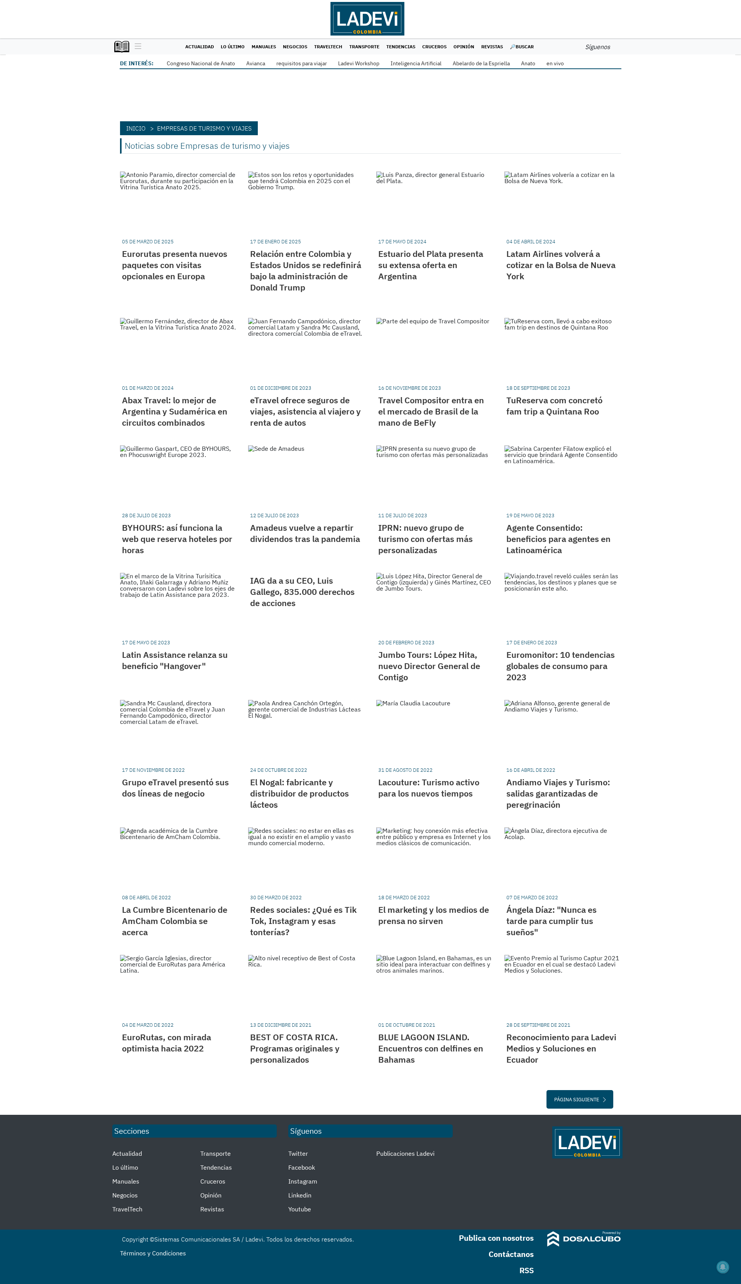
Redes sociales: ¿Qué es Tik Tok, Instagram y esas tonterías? (303, 921)
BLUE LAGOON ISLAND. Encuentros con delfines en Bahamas (430, 1048)
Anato (528, 63)
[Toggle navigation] (136, 46)
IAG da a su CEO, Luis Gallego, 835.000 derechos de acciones (302, 591)
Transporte (364, 46)
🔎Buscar (522, 46)
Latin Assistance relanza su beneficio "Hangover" (175, 660)
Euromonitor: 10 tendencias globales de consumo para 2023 (560, 666)
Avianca (255, 63)
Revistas (492, 46)
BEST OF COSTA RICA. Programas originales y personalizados (295, 1048)
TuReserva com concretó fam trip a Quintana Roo (554, 405)
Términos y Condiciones (153, 1253)
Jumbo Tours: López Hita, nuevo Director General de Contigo (429, 666)
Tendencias (400, 46)
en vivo (555, 63)
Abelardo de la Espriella (481, 63)
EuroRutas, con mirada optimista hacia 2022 (166, 1042)
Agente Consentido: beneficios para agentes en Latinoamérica (558, 538)
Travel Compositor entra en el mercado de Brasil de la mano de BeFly (431, 411)
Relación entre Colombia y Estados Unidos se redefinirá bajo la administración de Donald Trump (305, 270)
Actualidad (199, 46)
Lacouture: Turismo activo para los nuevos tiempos (428, 787)
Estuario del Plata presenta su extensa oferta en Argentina (430, 265)
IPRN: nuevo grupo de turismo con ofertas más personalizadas (425, 538)
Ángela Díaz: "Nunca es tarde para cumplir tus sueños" (551, 921)
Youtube (299, 1209)
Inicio (135, 128)
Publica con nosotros (496, 1238)
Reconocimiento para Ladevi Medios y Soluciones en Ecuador (561, 1048)
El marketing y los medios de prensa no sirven (433, 915)
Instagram (302, 1181)
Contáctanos (511, 1254)
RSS (526, 1270)
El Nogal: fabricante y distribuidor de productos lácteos (299, 793)
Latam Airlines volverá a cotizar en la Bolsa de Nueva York (561, 265)
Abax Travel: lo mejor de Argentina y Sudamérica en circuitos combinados (174, 411)
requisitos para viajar (301, 63)
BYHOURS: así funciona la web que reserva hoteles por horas (177, 538)
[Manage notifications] (723, 1267)
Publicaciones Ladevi (405, 1153)
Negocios (295, 46)
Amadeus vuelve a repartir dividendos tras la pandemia (305, 533)
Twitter (298, 1153)
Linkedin (299, 1195)
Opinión (463, 46)
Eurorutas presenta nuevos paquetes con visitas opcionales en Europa (174, 265)
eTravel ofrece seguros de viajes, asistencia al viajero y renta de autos (305, 411)
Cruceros (434, 46)
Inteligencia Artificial (416, 63)
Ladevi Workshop (358, 63)
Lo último (233, 46)
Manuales (264, 46)
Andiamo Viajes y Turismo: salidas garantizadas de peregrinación (558, 793)
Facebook (301, 1167)
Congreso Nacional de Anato (201, 63)
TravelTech (328, 46)
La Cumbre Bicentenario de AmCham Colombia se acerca (174, 921)
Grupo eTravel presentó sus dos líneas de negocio (175, 787)
